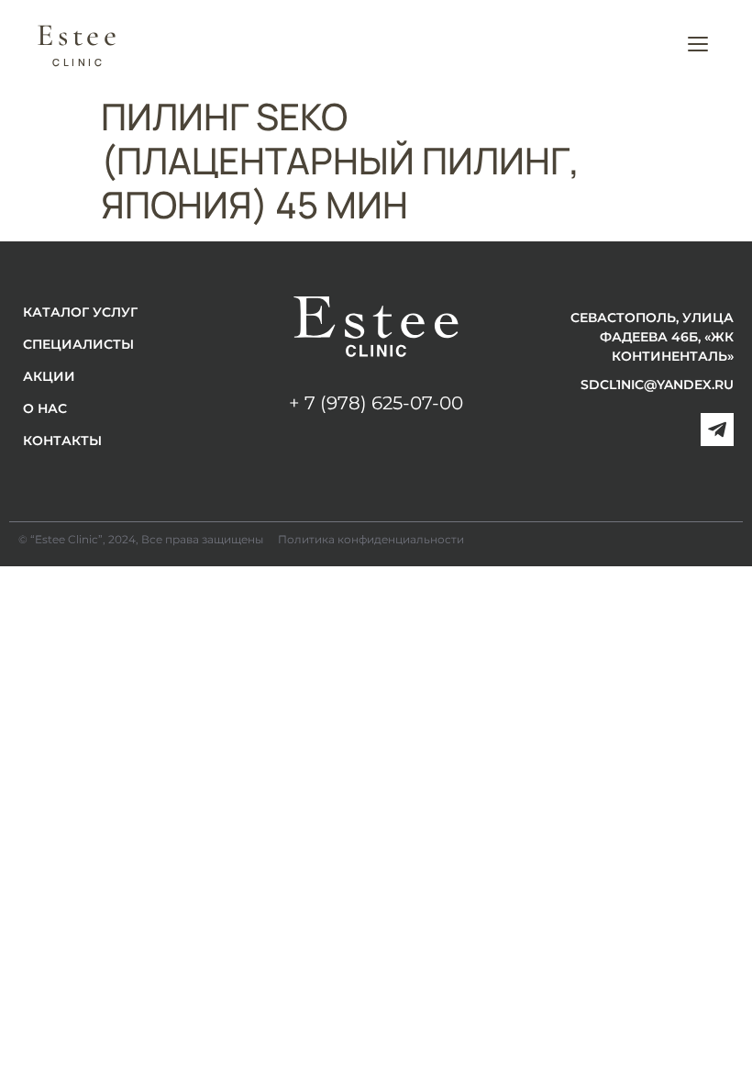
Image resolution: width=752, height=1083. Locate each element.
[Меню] (697, 44)
